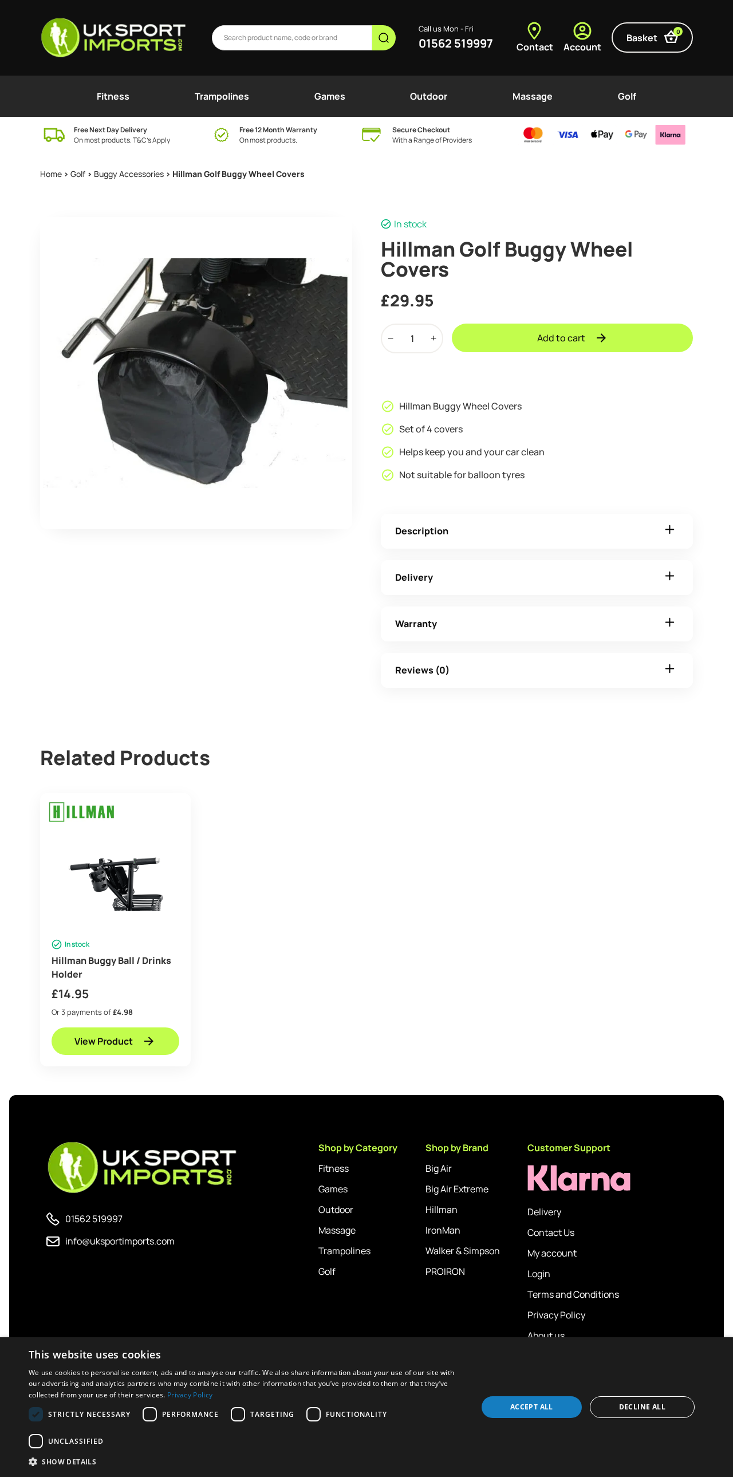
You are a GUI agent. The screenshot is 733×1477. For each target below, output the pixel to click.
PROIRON (445, 1271)
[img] (114, 37)
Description (421, 531)
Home (51, 173)
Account (582, 47)
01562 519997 (456, 43)
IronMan (442, 1230)
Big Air (438, 1168)
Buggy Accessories (129, 173)
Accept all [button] (531, 1407)
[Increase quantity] (433, 338)
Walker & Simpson (462, 1250)
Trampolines (222, 96)
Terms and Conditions (573, 1294)
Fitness (113, 96)
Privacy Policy (556, 1315)
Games (329, 96)
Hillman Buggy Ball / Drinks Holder (111, 967)
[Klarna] (578, 1178)
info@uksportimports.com (120, 1241)
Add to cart (561, 338)
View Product (103, 1041)
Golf (627, 96)
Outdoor (428, 96)
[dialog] (366, 1407)
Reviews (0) (422, 670)
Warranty (416, 623)
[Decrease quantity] (390, 338)
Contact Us (550, 1232)
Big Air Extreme (456, 1189)
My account (552, 1253)
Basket (653, 35)
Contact (535, 47)
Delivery (414, 577)
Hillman (441, 1209)
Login (538, 1273)
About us (546, 1335)
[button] (246, 1461)
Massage (533, 96)
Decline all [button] (642, 1407)
